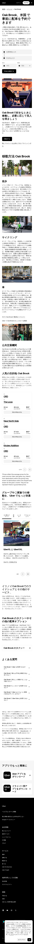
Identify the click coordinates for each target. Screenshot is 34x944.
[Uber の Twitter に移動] (16, 910)
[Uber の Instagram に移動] (11, 910)
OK (29, 939)
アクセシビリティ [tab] (27, 515)
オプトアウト (21, 939)
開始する (7, 139)
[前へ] (22, 574)
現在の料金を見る (17, 412)
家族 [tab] (13, 515)
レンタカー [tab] (19, 515)
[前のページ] (24, 470)
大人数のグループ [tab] (7, 515)
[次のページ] (30, 470)
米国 (3, 9)
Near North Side (11, 421)
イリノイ (9, 9)
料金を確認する (9, 71)
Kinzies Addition (11, 445)
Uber (4, 3)
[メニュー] (31, 2)
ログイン (18, 2)
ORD (6, 396)
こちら (11, 934)
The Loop (8, 402)
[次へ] (28, 574)
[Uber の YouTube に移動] (7, 910)
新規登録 (26, 2)
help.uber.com (24, 731)
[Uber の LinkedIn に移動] (3, 910)
